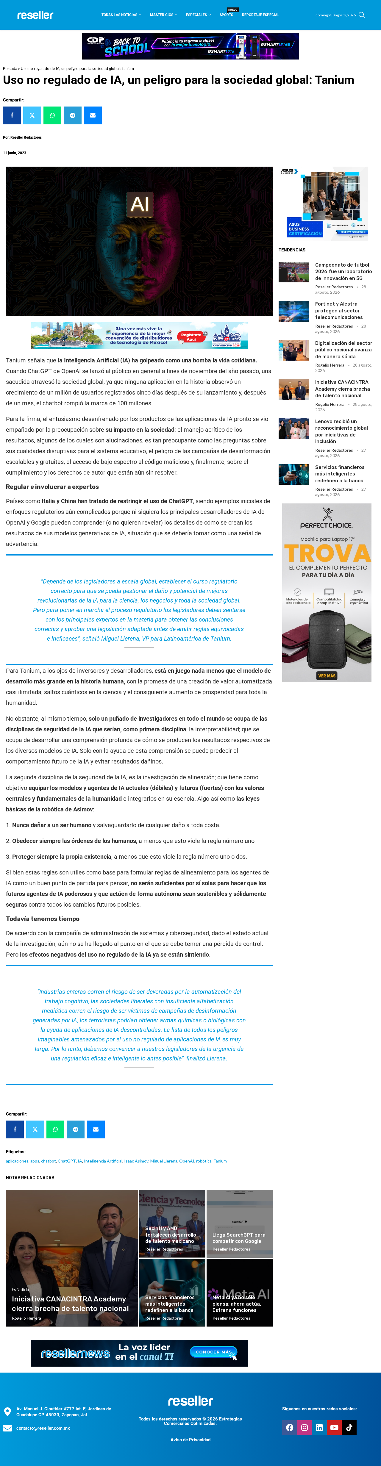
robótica (204, 1160)
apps (34, 1160)
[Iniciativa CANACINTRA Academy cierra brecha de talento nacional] (294, 389)
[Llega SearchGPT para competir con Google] (240, 1224)
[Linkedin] (319, 1427)
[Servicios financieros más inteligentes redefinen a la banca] (294, 474)
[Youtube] (334, 1427)
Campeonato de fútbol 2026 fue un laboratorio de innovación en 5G (343, 271)
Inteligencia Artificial (103, 1160)
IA (80, 1160)
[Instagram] (304, 1427)
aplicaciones (17, 1160)
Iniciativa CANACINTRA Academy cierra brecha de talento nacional (342, 388)
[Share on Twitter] (32, 115)
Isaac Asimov (136, 1160)
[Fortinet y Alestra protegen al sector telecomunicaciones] (294, 311)
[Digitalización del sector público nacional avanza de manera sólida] (294, 350)
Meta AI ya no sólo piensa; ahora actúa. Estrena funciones (237, 1304)
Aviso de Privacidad (190, 1439)
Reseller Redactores (334, 286)
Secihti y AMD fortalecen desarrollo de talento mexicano (170, 1235)
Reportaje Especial (260, 15)
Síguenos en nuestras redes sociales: (319, 1409)
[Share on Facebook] (12, 115)
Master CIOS (161, 15)
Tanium (220, 1160)
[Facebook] (289, 1427)
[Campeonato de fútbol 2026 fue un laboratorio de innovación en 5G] (294, 272)
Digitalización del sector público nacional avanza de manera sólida (343, 349)
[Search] (362, 15)
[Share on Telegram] (73, 115)
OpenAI (186, 1160)
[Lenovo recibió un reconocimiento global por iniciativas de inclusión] (294, 428)
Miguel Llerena (163, 1160)
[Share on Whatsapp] (52, 115)
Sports (226, 13)
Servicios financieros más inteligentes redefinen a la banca (340, 474)
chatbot (48, 1160)
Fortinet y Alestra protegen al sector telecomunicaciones (339, 310)
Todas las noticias (119, 15)
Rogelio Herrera (329, 364)
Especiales (196, 15)
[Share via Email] (93, 115)
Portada (10, 68)
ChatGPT (67, 1160)
